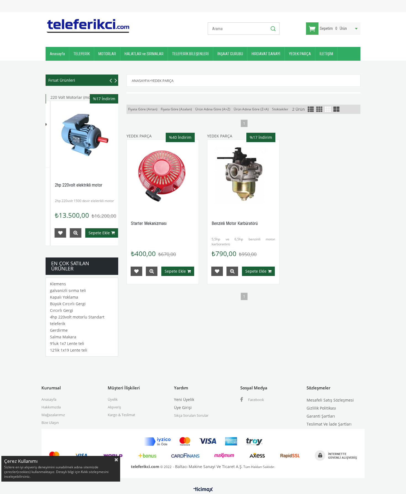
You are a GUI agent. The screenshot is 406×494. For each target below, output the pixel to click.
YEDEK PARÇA (300, 54)
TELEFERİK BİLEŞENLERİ (190, 54)
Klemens (58, 283)
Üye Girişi (183, 407)
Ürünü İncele (71, 233)
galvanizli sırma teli (68, 290)
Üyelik (113, 399)
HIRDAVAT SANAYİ (266, 54)
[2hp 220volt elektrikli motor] (82, 137)
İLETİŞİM (326, 54)
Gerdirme (59, 330)
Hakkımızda (51, 407)
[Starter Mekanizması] (163, 175)
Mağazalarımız (53, 414)
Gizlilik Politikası (321, 408)
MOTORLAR (107, 54)
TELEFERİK (81, 54)
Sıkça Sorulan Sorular (191, 415)
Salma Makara (63, 336)
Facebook (255, 399)
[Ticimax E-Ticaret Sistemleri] (203, 490)
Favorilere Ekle (56, 233)
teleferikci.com (145, 466)
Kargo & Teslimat (121, 414)
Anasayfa (57, 54)
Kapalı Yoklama (64, 297)
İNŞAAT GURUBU (230, 54)
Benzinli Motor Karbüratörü (235, 223)
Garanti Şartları (321, 416)
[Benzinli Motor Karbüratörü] (243, 175)
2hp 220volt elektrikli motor (74, 185)
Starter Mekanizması (149, 223)
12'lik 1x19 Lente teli (68, 350)
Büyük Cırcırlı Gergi (68, 303)
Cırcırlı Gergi (61, 310)
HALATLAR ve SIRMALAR (144, 54)
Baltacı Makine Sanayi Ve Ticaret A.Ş (208, 466)
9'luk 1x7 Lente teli (67, 343)
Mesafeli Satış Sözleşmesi (330, 400)
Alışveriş (114, 407)
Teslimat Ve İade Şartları (329, 424)
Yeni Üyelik (184, 399)
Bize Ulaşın (50, 422)
